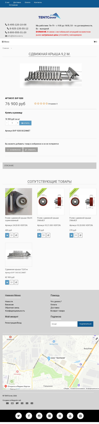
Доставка (17, 2)
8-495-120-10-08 (16, 24)
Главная (6, 48)
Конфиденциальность (15, 311)
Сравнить (31, 150)
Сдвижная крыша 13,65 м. (16, 269)
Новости (9, 301)
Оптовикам (13, 5)
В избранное (15, 150)
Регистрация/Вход (13, 323)
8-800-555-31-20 (16, 32)
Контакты (38, 2)
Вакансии (9, 304)
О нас (7, 2)
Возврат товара (58, 311)
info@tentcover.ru (15, 36)
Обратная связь (12, 308)
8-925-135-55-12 (18, 28)
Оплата (27, 2)
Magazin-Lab (16, 400)
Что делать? (56, 301)
